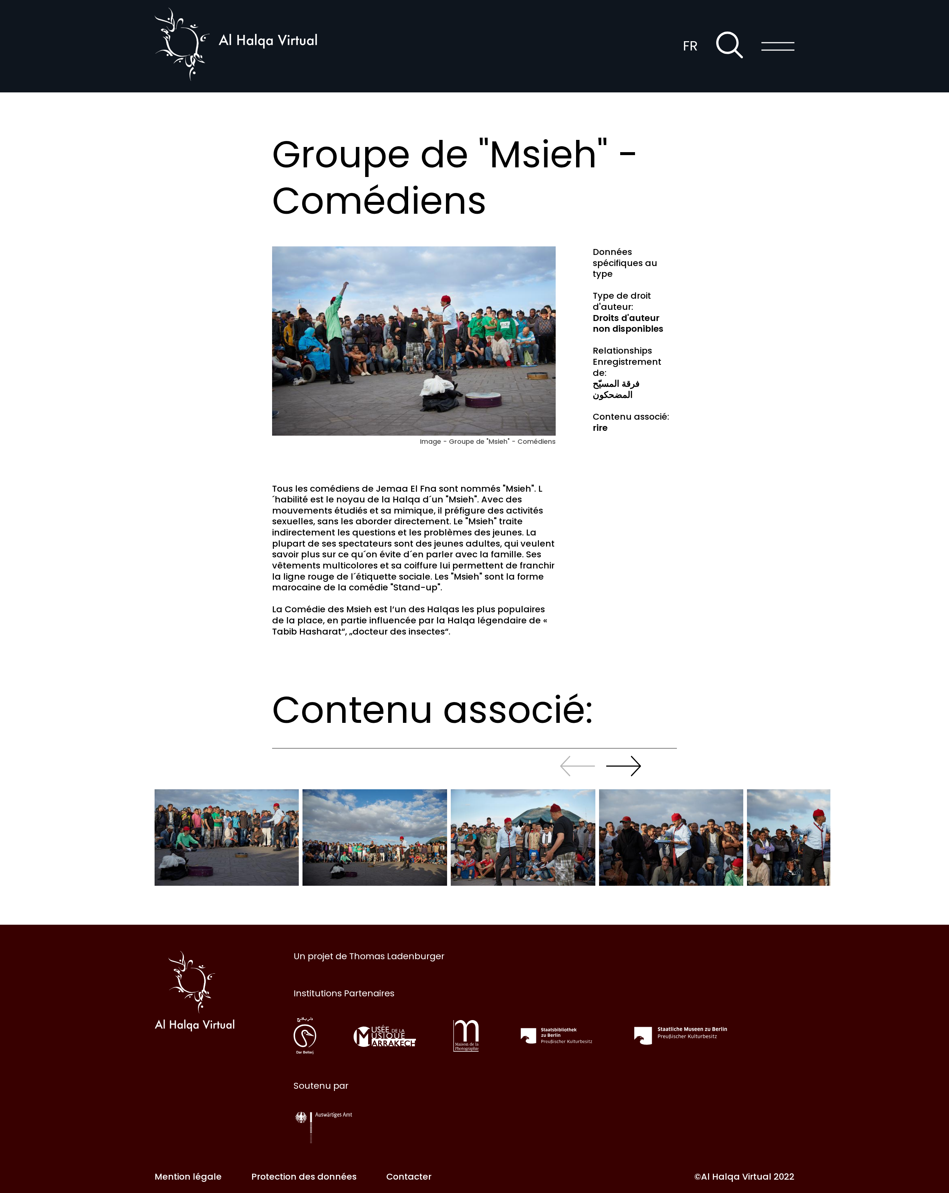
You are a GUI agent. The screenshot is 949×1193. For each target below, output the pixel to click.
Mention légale (188, 1176)
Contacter (408, 1176)
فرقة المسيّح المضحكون (616, 389)
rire (600, 428)
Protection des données (304, 1176)
